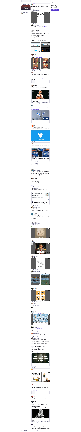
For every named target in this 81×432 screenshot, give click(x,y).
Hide (48, 12)
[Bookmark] (38, 23)
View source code (25, 430)
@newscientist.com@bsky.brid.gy (38, 313)
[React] (37, 8)
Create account (55, 9)
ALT (39, 51)
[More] (40, 8)
